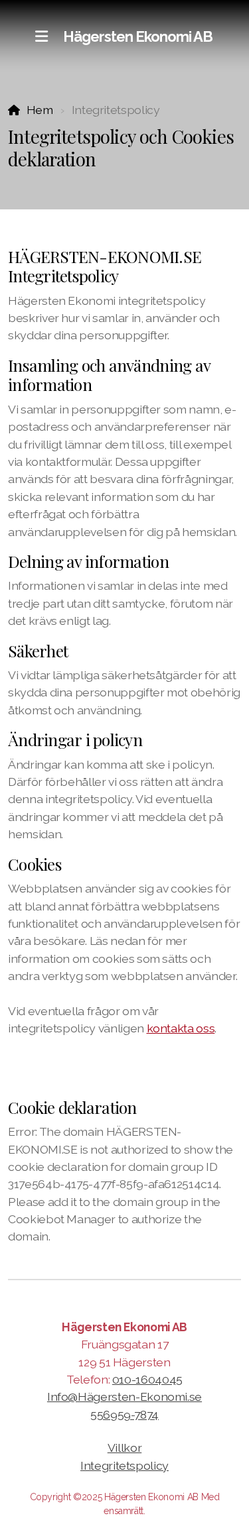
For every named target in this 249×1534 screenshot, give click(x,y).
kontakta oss (181, 1028)
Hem (40, 110)
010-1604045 (147, 1379)
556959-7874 (124, 1414)
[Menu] (41, 36)
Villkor (125, 1447)
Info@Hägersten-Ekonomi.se (124, 1396)
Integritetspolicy (124, 1465)
